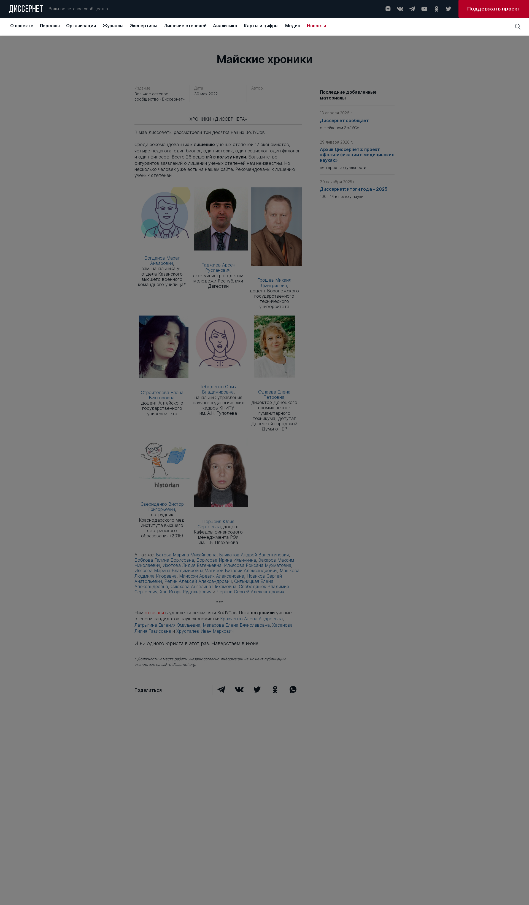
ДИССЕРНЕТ (26, 9)
